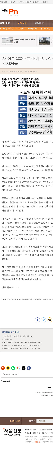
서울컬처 (44, 2)
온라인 (46, 429)
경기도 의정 (45, 28)
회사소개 (28, 433)
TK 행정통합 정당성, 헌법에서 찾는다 (17, 336)
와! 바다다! (7, 339)
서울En (28, 2)
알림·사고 (36, 433)
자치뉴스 (20, 28)
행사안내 (45, 433)
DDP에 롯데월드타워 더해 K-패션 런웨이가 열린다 (22, 342)
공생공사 (36, 2)
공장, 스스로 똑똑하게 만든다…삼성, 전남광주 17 (22, 345)
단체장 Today (7, 28)
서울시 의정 (32, 28)
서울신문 (3, 2)
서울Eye (12, 2)
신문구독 (28, 429)
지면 (42, 429)
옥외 (50, 429)
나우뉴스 (20, 2)
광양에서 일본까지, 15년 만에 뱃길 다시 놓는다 (21, 348)
